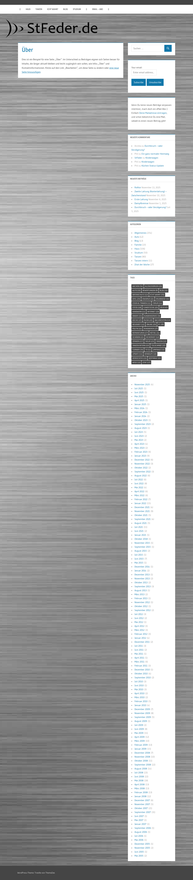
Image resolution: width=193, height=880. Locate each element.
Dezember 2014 (142, 566)
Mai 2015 (139, 562)
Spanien (137, 341)
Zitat (146, 362)
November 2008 (142, 756)
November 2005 (142, 847)
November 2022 (142, 463)
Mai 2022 (139, 487)
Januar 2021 (140, 534)
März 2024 (140, 408)
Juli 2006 (139, 835)
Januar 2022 (140, 503)
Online (151, 324)
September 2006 (143, 828)
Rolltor (138, 187)
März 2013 (139, 594)
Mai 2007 (139, 820)
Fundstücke (150, 307)
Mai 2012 (139, 622)
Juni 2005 (139, 851)
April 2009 (140, 736)
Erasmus (148, 299)
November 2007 (142, 804)
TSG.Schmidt (158, 345)
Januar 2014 (140, 570)
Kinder (137, 316)
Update (137, 354)
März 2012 (139, 630)
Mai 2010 (139, 689)
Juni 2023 (139, 435)
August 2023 (141, 428)
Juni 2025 (139, 392)
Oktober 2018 (141, 538)
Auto (137, 236)
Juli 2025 (139, 388)
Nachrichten (162, 320)
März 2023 (139, 447)
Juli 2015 (139, 554)
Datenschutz (140, 294)
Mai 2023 (139, 439)
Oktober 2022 (141, 467)
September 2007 (143, 812)
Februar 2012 (141, 633)
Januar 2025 (140, 404)
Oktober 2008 (141, 760)
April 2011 (139, 657)
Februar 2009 (141, 744)
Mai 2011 (139, 653)
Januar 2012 (140, 637)
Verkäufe (150, 354)
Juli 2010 (139, 681)
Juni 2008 (139, 776)
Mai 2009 (139, 732)
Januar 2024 (140, 416)
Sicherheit (152, 337)
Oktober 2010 (141, 673)
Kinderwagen (152, 157)
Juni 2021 (139, 531)
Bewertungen (150, 290)
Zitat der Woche (142, 264)
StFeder (138, 157)
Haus (28, 9)
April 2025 (139, 400)
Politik (137, 328)
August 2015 (141, 550)
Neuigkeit (138, 324)
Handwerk (138, 311)
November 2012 (142, 602)
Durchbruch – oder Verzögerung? (151, 207)
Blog (65, 9)
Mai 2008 (139, 780)
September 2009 (143, 717)
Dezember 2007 (142, 800)
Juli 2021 (139, 527)
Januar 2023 (140, 455)
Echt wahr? (52, 9)
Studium (77, 9)
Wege (136, 362)
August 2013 (141, 590)
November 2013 (142, 578)
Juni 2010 (139, 685)
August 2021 (141, 523)
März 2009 (140, 740)
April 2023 (139, 443)
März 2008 (140, 788)
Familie (138, 244)
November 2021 (142, 511)
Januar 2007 (140, 824)
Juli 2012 (139, 614)
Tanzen (38, 9)
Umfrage (158, 349)
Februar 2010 (141, 701)
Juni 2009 (139, 729)
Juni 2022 (139, 483)
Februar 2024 (141, 412)
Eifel (136, 299)
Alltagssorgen (153, 286)
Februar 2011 (141, 665)
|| (20, 9)
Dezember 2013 (142, 574)
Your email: (136, 67)
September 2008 (143, 764)
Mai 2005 (139, 855)
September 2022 (143, 471)
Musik (148, 320)
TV (148, 349)
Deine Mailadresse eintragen (153, 112)
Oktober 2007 (141, 808)
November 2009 (142, 713)
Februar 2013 (141, 598)
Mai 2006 (139, 839)
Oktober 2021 (141, 515)
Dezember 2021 (142, 507)
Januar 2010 (140, 705)
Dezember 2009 (142, 709)
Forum (157, 303)
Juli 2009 (139, 725)
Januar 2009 (140, 748)
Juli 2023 (139, 432)
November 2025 (142, 384)
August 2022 (141, 475)
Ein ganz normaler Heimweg (155, 153)
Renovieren (151, 328)
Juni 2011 (139, 649)
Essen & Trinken (141, 303)
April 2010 (139, 693)
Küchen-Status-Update (153, 165)
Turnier (137, 349)
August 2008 (141, 768)
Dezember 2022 (142, 459)
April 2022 (139, 491)
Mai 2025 (139, 396)
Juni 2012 (139, 618)
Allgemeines (140, 232)
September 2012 (143, 610)
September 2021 (143, 519)
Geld (164, 307)
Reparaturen (140, 333)
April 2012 (139, 626)
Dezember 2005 (142, 843)
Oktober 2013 (141, 582)
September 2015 (143, 546)
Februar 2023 (141, 451)
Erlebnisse (162, 299)
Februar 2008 (141, 792)
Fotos (136, 307)
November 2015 (142, 542)
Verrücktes (139, 358)
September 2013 (143, 586)
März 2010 (140, 697)
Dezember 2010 (142, 669)
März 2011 (139, 661)
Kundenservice (152, 316)
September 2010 (143, 677)
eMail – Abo (97, 9)
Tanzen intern (141, 260)
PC (161, 324)
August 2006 (141, 831)
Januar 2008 (140, 796)
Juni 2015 (139, 558)
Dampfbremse (141, 203)
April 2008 (140, 784)
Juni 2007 (139, 816)
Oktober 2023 (141, 420)
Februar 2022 (141, 499)
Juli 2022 (139, 479)
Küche (137, 320)
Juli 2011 (139, 645)
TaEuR (149, 341)
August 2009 (141, 721)
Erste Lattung (141, 199)
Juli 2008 (139, 772)
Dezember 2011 (142, 641)
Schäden (138, 337)
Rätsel (155, 333)
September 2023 (143, 424)
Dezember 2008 (142, 752)
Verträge (155, 358)
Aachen (137, 286)
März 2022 (139, 495)
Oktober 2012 (141, 606)
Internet (153, 311)
